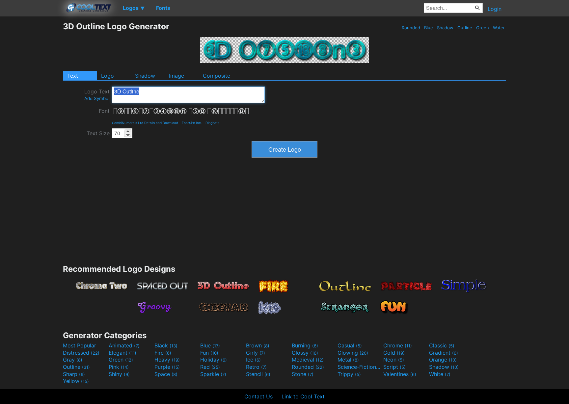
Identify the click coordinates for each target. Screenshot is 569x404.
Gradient (443, 352)
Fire (162, 352)
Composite (216, 75)
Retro (256, 367)
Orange (443, 359)
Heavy (167, 359)
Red (210, 367)
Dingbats (212, 123)
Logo (107, 75)
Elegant (122, 352)
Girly (255, 352)
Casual (350, 345)
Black (165, 345)
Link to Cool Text (303, 396)
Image (176, 75)
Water (499, 27)
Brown (257, 345)
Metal (348, 359)
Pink (119, 367)
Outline (465, 27)
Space (165, 374)
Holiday (213, 359)
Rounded (410, 27)
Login (494, 9)
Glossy (305, 352)
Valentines (399, 374)
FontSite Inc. (192, 123)
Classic (441, 345)
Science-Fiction (360, 367)
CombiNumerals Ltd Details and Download (145, 123)
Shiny (119, 374)
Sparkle (213, 374)
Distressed (81, 352)
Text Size (98, 133)
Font (104, 111)
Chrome (397, 345)
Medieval (308, 359)
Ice (253, 359)
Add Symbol (96, 98)
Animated (124, 345)
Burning (305, 345)
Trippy (349, 374)
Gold (394, 352)
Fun (209, 352)
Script (394, 367)
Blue (428, 27)
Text (72, 75)
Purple (167, 367)
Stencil (258, 374)
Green (482, 27)
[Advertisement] (31, 120)
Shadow (445, 27)
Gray (72, 359)
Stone (302, 374)
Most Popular (79, 345)
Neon (393, 359)
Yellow (76, 381)
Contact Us (258, 396)
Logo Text (97, 94)
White (439, 374)
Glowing (353, 352)
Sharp (74, 374)
